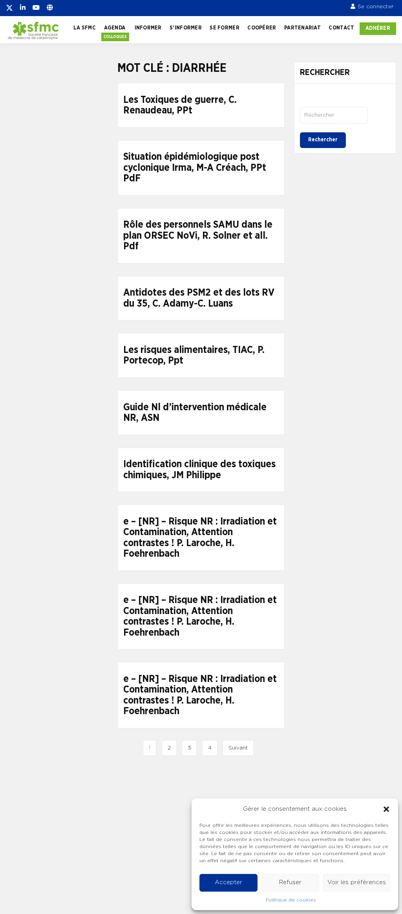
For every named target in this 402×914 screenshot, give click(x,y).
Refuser (290, 882)
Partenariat (302, 28)
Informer (148, 28)
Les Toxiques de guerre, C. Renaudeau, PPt (180, 105)
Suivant (238, 748)
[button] (386, 809)
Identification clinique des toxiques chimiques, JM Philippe (199, 469)
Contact (341, 28)
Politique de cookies (291, 900)
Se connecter (375, 6)
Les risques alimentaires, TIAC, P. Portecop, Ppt (194, 355)
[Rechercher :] (334, 115)
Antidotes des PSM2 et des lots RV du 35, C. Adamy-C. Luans (198, 298)
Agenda (115, 28)
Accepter (228, 882)
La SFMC (84, 28)
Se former (224, 28)
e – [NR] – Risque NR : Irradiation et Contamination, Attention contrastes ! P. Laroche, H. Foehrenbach (200, 538)
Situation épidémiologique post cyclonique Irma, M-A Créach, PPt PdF (194, 167)
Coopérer (261, 28)
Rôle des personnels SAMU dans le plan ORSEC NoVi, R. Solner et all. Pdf (197, 235)
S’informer (186, 28)
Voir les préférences (356, 882)
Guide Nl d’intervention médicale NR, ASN (195, 412)
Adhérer (377, 28)
